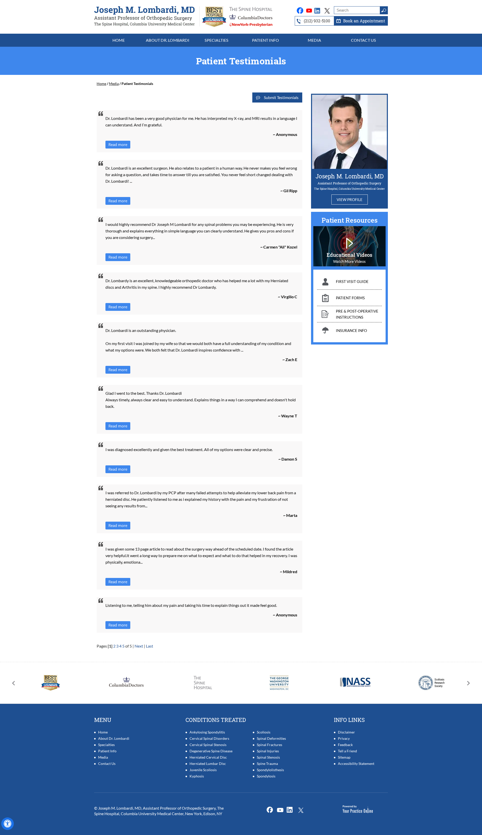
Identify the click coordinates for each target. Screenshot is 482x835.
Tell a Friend (347, 751)
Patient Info (107, 751)
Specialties (106, 745)
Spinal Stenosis (268, 757)
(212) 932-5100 (317, 20)
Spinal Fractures (269, 745)
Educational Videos (349, 255)
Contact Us (106, 763)
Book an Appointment (364, 20)
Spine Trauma (267, 763)
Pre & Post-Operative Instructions (357, 314)
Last (149, 646)
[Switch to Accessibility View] (7, 823)
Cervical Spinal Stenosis (208, 745)
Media (114, 83)
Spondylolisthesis (270, 770)
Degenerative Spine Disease (211, 751)
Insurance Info (351, 330)
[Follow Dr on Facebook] (300, 10)
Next (139, 646)
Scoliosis (263, 732)
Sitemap (344, 757)
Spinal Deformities (271, 738)
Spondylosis (266, 776)
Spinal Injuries (268, 751)
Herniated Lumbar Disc (208, 763)
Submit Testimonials (281, 97)
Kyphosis (197, 776)
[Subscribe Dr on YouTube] (318, 10)
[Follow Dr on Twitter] (309, 10)
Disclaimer (346, 732)
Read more (117, 144)
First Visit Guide (352, 281)
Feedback (345, 745)
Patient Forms (350, 298)
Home (101, 83)
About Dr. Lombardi (113, 738)
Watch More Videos (349, 261)
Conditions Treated (216, 719)
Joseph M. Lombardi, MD (350, 176)
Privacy (344, 738)
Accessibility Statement (356, 763)
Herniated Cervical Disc (208, 757)
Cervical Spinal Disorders (209, 738)
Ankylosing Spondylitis (207, 732)
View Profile (350, 199)
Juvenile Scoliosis (203, 770)
